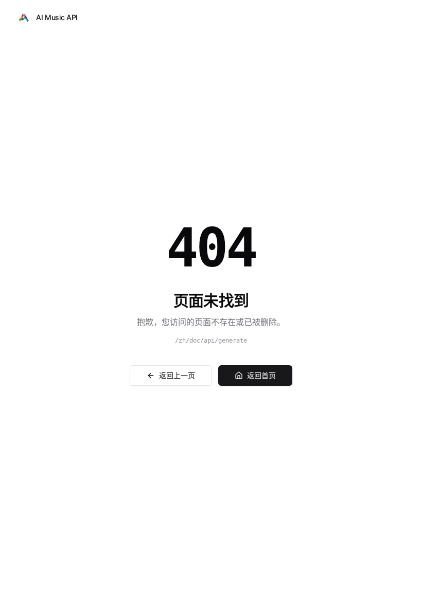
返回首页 (261, 375)
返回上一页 (177, 375)
